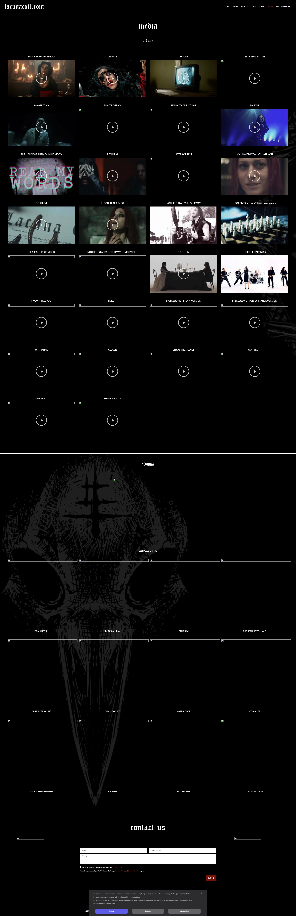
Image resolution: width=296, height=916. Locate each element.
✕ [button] (202, 893)
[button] (41, 78)
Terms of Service (133, 871)
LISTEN (253, 6)
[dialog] (148, 903)
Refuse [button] (148, 911)
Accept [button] (111, 911)
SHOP (243, 6)
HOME (227, 6)
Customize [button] (184, 911)
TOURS (235, 6)
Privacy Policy (118, 867)
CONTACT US (286, 6)
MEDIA (270, 6)
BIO (277, 6)
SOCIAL (262, 6)
